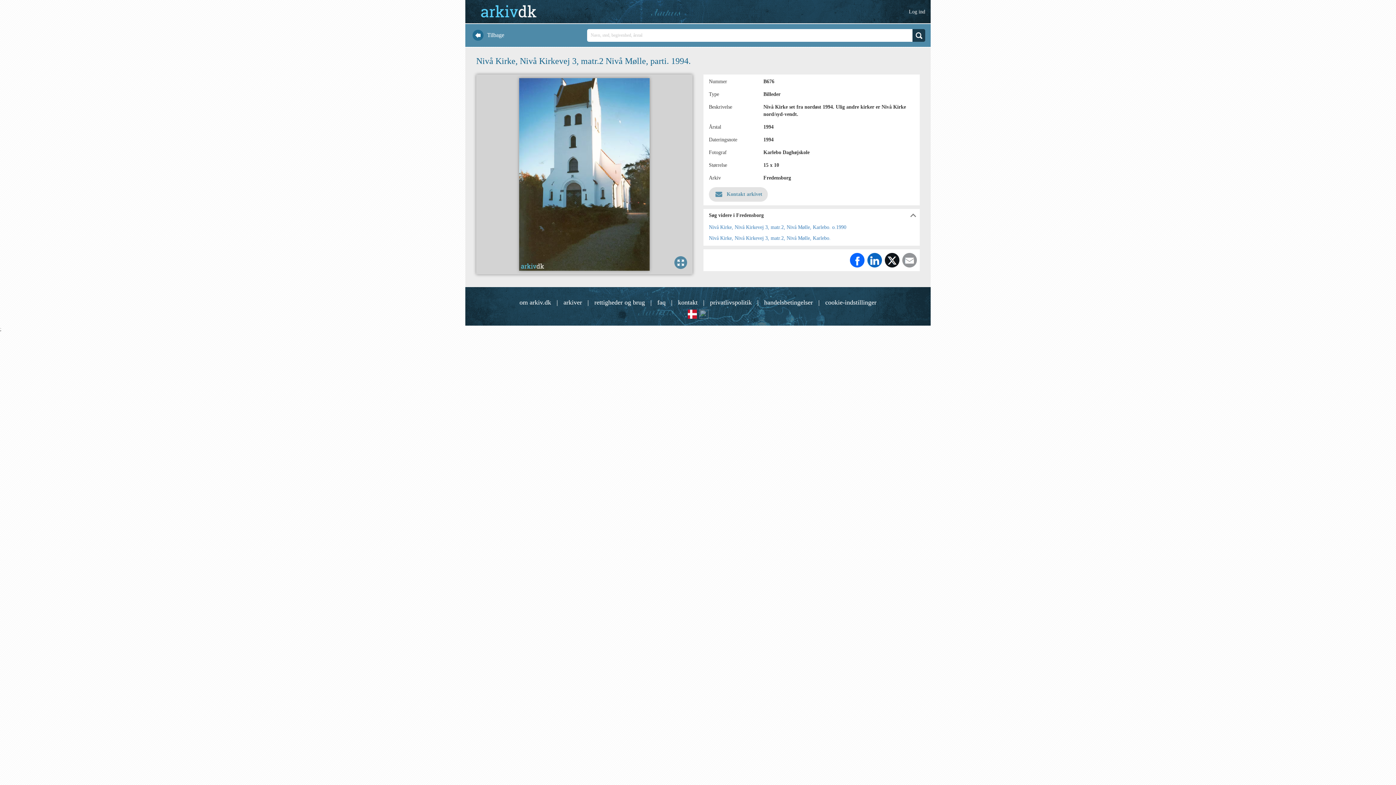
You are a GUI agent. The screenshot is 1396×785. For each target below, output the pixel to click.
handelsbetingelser (788, 302)
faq (661, 302)
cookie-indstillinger (850, 302)
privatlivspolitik (731, 302)
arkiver (572, 302)
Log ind (917, 12)
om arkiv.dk (535, 302)
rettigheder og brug (619, 302)
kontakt (688, 302)
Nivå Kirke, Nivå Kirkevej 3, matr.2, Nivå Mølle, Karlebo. (770, 238)
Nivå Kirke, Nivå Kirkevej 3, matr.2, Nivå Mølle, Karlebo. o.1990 (777, 227)
